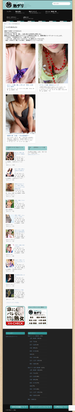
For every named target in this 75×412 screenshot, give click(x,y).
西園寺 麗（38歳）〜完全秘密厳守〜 (18, 135)
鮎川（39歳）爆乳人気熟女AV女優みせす (20, 170)
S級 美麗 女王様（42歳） (20, 275)
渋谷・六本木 (33, 357)
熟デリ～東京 (7, 23)
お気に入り (28, 18)
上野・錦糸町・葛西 (35, 338)
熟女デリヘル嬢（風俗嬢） (34, 367)
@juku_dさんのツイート (34, 154)
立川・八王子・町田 (35, 360)
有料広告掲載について (19, 407)
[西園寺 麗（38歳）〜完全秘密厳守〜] (20, 114)
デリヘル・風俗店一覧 (52, 12)
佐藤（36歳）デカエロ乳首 (20, 201)
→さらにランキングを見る (12, 302)
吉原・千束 (32, 341)
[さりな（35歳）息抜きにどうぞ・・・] (53, 63)
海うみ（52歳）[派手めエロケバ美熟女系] (20, 154)
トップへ (9, 11)
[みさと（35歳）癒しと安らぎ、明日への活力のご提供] (20, 63)
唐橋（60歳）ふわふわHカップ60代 (20, 216)
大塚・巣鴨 (32, 348)
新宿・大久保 (33, 351)
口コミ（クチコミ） (13, 18)
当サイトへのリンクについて (40, 407)
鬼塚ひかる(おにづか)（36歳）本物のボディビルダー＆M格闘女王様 (20, 186)
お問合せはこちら (61, 407)
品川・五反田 (33, 344)
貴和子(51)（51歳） (19, 289)
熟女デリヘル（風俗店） (34, 336)
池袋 (31, 354)
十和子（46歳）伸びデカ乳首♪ (20, 245)
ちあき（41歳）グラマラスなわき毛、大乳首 (20, 261)
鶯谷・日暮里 (33, 363)
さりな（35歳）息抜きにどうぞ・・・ (51, 85)
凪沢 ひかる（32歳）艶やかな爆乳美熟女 (20, 231)
